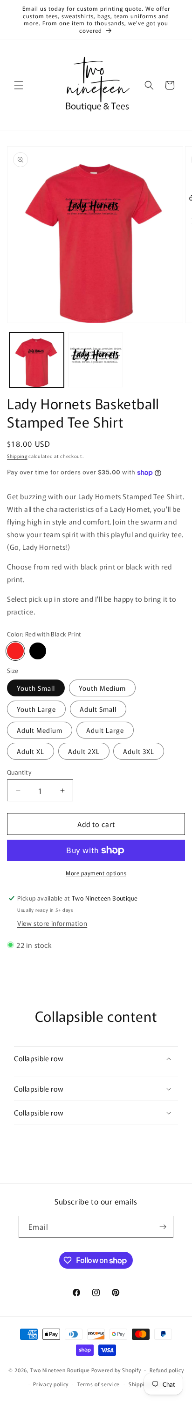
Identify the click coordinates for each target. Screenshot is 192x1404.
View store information (52, 923)
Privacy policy (51, 1384)
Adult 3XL (138, 751)
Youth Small (36, 688)
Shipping (17, 455)
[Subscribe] (162, 1227)
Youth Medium (102, 688)
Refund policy (167, 1370)
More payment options (96, 873)
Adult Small (98, 709)
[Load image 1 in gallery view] (36, 360)
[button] (18, 85)
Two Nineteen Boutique (60, 1369)
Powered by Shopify (116, 1369)
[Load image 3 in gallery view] (96, 360)
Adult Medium (39, 730)
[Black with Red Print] (37, 651)
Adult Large (105, 730)
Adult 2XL (84, 751)
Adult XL (30, 751)
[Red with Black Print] (15, 651)
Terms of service (98, 1384)
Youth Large (36, 709)
